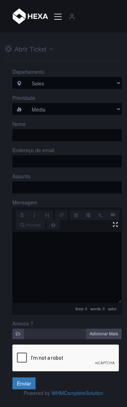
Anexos (20, 323)
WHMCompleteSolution (77, 392)
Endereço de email (33, 150)
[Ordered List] (88, 215)
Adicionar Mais (104, 333)
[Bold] (22, 215)
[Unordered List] (75, 215)
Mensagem (24, 202)
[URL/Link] (61, 215)
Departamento (28, 71)
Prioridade (23, 97)
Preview (32, 225)
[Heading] (47, 215)
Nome (19, 123)
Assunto (21, 176)
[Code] (100, 215)
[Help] (53, 225)
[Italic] (34, 215)
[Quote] (113, 215)
